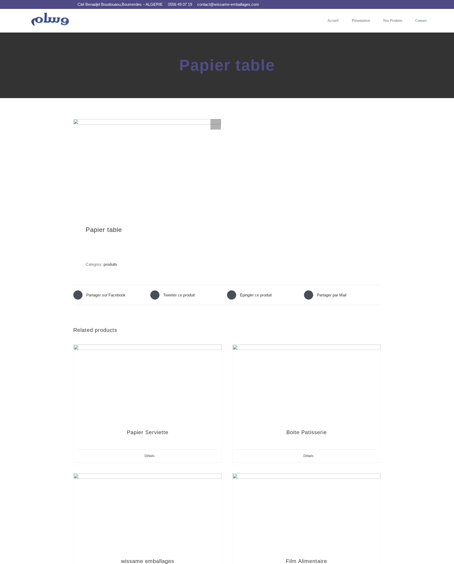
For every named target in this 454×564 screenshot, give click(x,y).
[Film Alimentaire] (306, 512)
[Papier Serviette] (147, 384)
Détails (149, 456)
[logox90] (51, 13)
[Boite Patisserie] (306, 384)
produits (110, 264)
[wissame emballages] (147, 512)
